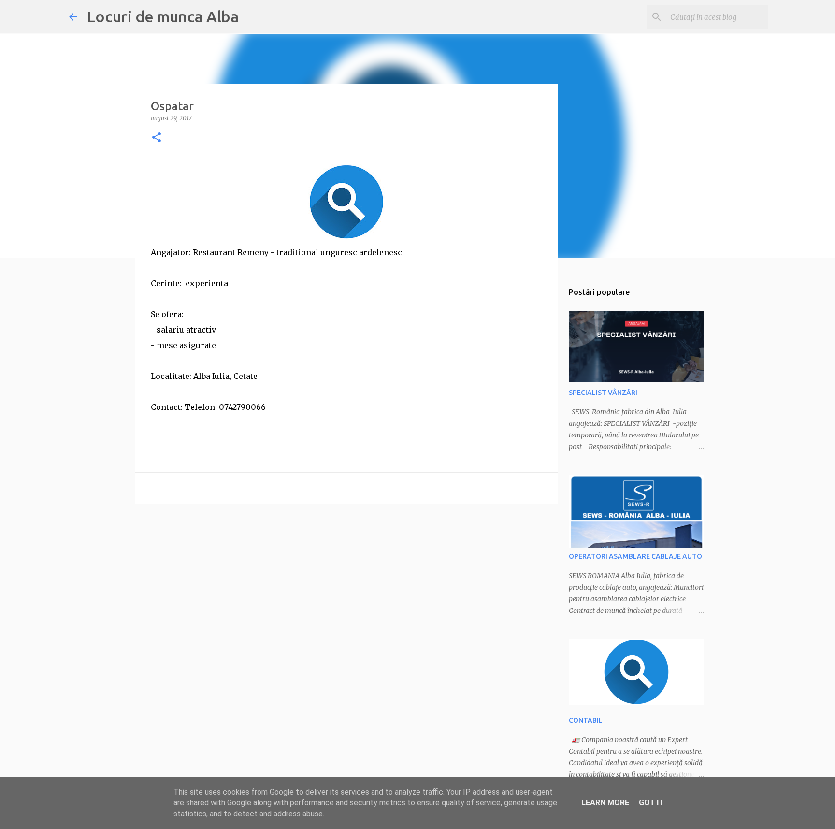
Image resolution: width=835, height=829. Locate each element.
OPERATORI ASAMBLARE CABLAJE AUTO (635, 556)
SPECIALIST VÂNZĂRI (603, 392)
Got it (651, 802)
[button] (156, 138)
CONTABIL (586, 720)
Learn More (605, 802)
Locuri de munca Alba (162, 16)
